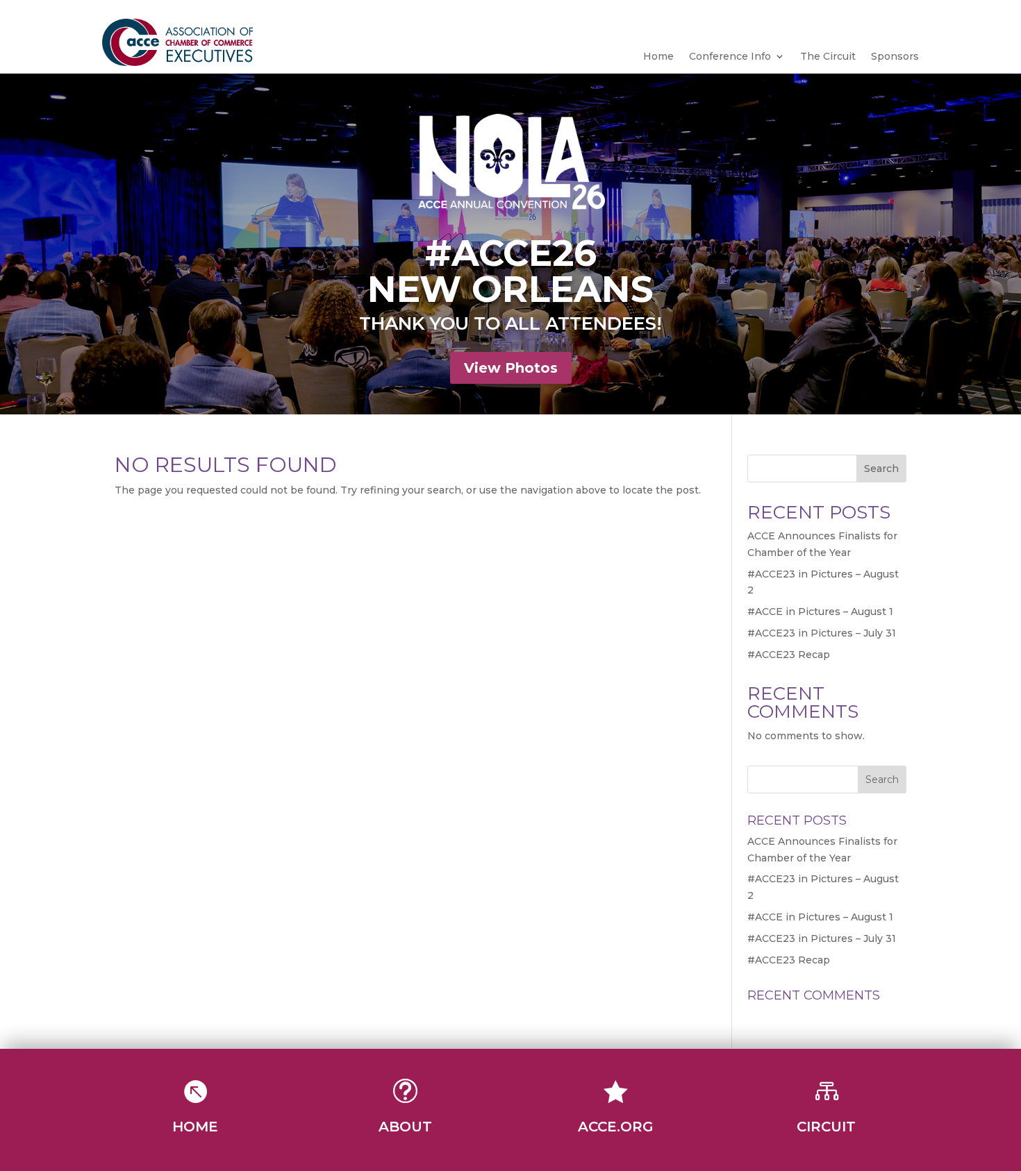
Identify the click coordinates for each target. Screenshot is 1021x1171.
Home (658, 56)
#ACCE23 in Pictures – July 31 (821, 633)
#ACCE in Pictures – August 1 (820, 611)
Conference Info (730, 56)
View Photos (511, 368)
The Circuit (828, 56)
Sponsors (895, 56)
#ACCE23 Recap (788, 654)
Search (881, 468)
